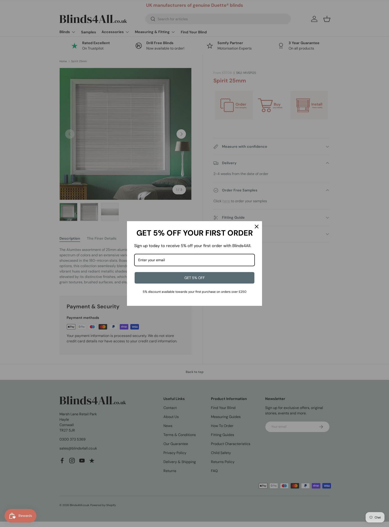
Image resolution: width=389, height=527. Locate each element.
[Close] (256, 226)
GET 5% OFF (194, 277)
